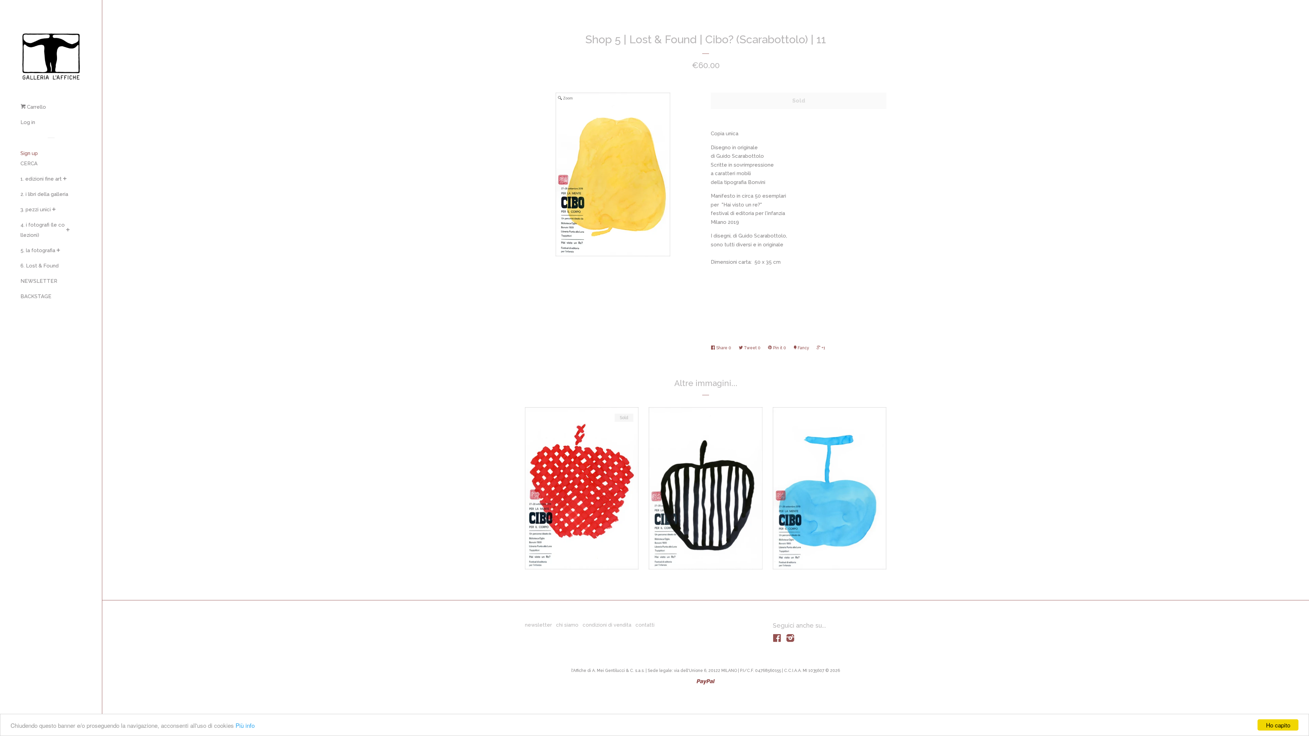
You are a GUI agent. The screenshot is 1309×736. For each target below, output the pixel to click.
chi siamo (567, 625)
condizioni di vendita (607, 625)
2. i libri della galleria (44, 194)
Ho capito (1278, 725)
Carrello (36, 107)
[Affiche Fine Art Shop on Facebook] (777, 640)
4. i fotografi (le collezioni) (42, 230)
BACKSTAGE (35, 296)
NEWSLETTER (38, 281)
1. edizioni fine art (41, 179)
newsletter (538, 625)
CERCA (28, 163)
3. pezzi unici (35, 209)
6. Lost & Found (39, 266)
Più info (245, 725)
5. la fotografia (37, 250)
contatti (644, 625)
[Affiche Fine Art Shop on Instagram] (790, 640)
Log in (27, 122)
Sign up (29, 153)
